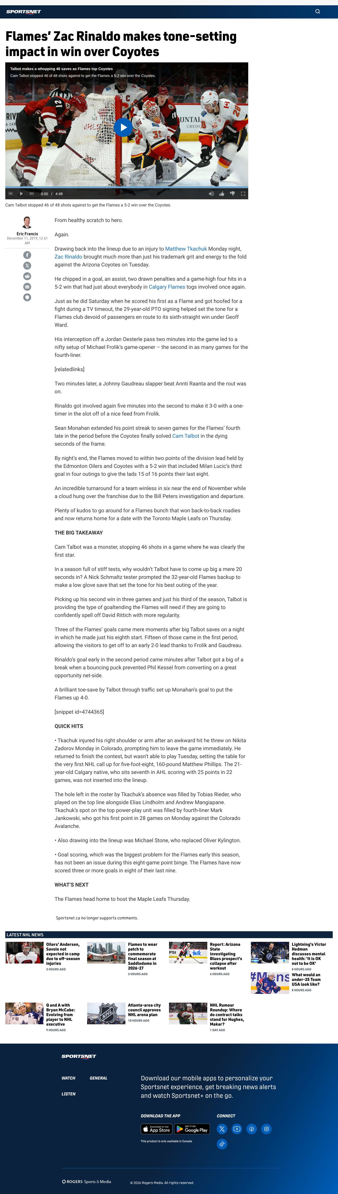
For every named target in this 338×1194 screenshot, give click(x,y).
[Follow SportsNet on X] (222, 1128)
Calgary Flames (167, 287)
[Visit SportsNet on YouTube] (237, 1128)
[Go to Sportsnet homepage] (23, 12)
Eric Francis (27, 233)
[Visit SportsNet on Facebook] (251, 1128)
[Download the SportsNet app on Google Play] (192, 1128)
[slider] (126, 187)
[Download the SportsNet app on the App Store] (156, 1128)
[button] (317, 12)
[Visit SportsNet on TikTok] (222, 1143)
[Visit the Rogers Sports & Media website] (86, 1182)
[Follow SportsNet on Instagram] (266, 1128)
